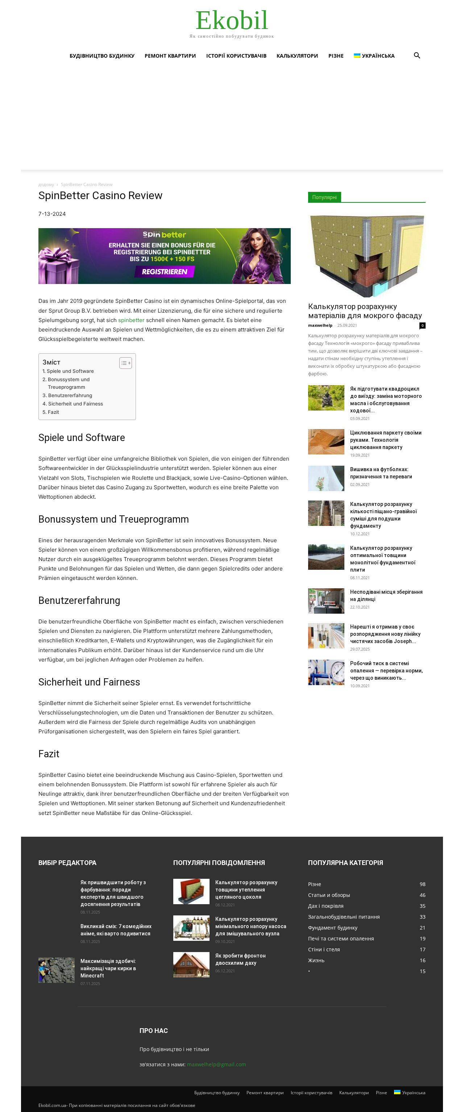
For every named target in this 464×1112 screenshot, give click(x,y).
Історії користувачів (236, 55)
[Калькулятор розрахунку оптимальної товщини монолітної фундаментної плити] (326, 557)
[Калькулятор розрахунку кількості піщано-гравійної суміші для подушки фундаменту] (326, 513)
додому (46, 184)
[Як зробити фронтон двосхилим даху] (191, 964)
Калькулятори (297, 55)
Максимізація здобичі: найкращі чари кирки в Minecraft (108, 968)
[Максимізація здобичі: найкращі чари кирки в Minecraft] (56, 970)
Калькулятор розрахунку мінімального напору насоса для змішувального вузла (250, 926)
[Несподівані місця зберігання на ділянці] (326, 601)
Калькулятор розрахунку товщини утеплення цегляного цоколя (246, 890)
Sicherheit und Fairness (75, 404)
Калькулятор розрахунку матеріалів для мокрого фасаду (365, 311)
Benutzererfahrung (70, 395)
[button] (417, 56)
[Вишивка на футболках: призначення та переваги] (326, 478)
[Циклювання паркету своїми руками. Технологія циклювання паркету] (326, 441)
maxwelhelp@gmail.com (216, 1064)
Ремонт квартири (170, 55)
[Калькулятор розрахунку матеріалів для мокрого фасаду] (367, 254)
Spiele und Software (70, 371)
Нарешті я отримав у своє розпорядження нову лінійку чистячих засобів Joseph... (385, 634)
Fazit (53, 412)
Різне (336, 55)
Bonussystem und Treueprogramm (69, 383)
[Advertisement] (232, 119)
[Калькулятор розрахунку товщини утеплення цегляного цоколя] (191, 891)
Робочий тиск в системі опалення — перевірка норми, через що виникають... (386, 670)
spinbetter (131, 320)
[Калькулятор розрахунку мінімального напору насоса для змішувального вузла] (191, 928)
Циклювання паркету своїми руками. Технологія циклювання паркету (386, 440)
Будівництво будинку (102, 55)
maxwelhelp (320, 325)
